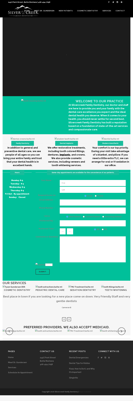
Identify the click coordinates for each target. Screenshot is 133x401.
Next (69, 319)
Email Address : (46, 200)
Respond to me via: (47, 195)
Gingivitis (73, 378)
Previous (64, 319)
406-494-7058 (44, 2)
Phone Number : (47, 208)
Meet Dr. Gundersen (17, 362)
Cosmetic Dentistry (17, 290)
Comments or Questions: (47, 237)
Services (12, 367)
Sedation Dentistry (83, 290)
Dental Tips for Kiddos (79, 363)
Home (11, 357)
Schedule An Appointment (20, 373)
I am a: (47, 216)
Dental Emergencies (78, 358)
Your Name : (47, 180)
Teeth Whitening (116, 290)
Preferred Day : (47, 221)
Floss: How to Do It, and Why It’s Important (82, 370)
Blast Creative (85, 392)
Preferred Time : (47, 229)
